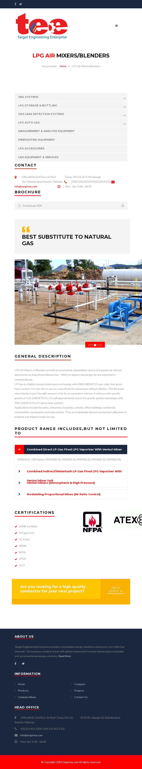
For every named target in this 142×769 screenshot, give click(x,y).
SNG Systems (28, 97)
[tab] (71, 449)
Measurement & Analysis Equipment (46, 131)
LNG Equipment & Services (38, 157)
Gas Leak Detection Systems (41, 114)
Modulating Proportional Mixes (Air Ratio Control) (63, 494)
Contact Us (81, 697)
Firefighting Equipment (36, 139)
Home (63, 66)
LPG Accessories (31, 148)
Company (79, 684)
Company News (27, 697)
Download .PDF (32, 205)
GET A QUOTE (114, 589)
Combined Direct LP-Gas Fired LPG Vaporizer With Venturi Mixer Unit (74, 451)
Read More (64, 656)
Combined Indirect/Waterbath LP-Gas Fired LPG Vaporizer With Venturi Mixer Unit (74, 472)
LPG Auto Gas (29, 122)
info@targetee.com (26, 186)
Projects (79, 690)
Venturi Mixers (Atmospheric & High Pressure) (61, 482)
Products (23, 690)
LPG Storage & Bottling (37, 105)
